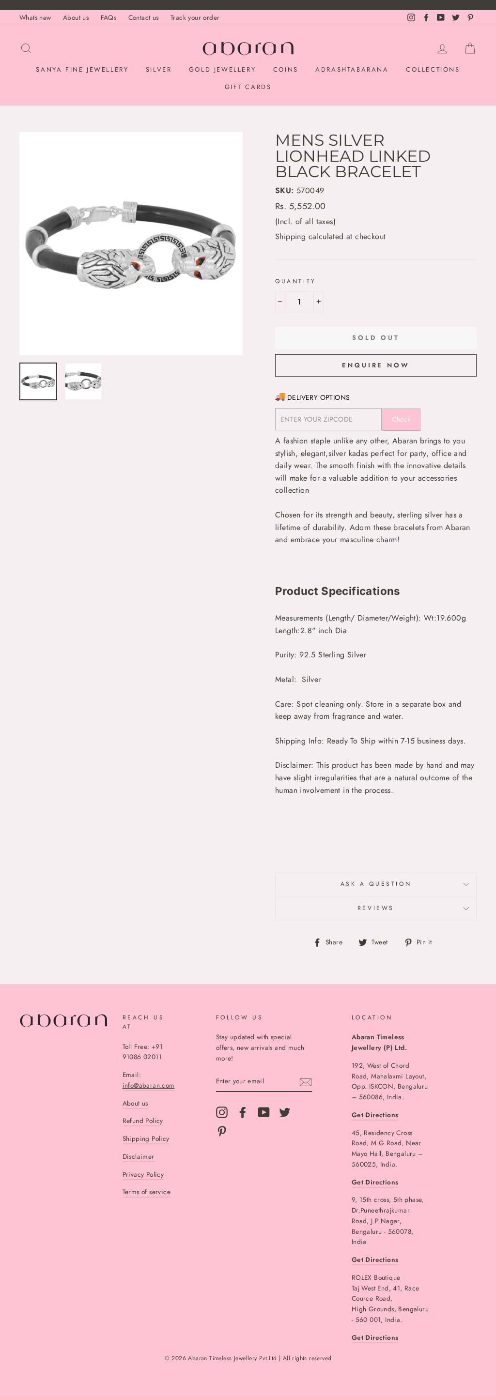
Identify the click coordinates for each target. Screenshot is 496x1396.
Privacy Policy (143, 1174)
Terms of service (146, 1192)
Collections (433, 69)
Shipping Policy (146, 1138)
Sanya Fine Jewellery (82, 69)
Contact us (143, 17)
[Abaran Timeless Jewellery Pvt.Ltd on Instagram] (222, 1112)
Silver (159, 69)
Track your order (194, 17)
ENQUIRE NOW (376, 365)
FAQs (109, 17)
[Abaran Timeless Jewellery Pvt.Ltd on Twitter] (285, 1112)
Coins (285, 69)
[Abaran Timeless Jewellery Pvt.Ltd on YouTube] (264, 1112)
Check (401, 419)
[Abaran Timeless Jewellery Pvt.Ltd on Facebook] (242, 1112)
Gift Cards (248, 86)
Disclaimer (139, 1156)
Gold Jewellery (222, 69)
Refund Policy (143, 1120)
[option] (131, 243)
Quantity (295, 281)
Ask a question (376, 884)
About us (76, 17)
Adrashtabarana (351, 69)
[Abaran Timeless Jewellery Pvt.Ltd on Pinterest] (222, 1131)
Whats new (35, 17)
